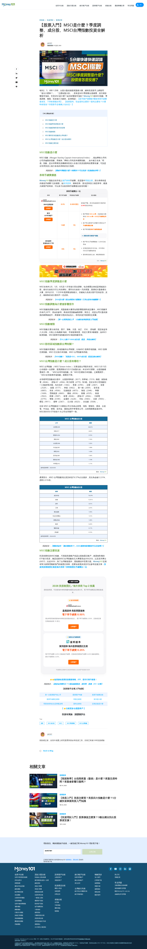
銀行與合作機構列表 (81, 891)
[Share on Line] (16, 87)
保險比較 (108, 5)
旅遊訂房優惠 (19, 915)
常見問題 (131, 5)
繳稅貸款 (37, 883)
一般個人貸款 (39, 898)
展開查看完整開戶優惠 (91, 236)
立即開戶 (48, 208)
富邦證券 (67, 183)
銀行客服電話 (79, 894)
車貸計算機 (38, 889)
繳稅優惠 (17, 889)
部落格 (42, 20)
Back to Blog (48, 751)
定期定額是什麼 (97, 704)
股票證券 (59, 20)
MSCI (60, 723)
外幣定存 (57, 894)
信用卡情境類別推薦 (21, 877)
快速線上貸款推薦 (40, 877)
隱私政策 (97, 892)
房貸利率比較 (39, 918)
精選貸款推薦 (39, 892)
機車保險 (57, 908)
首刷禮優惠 (18, 901)
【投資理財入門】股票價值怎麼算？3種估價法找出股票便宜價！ (88, 818)
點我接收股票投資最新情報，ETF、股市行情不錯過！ (75, 679)
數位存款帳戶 (79, 880)
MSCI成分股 (51, 723)
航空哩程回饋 (19, 892)
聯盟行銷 (97, 886)
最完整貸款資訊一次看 (42, 880)
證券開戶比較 (97, 5)
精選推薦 (17, 883)
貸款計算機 (38, 886)
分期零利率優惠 (19, 898)
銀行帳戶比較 (84, 5)
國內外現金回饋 (19, 886)
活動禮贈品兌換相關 (121, 885)
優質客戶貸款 (39, 901)
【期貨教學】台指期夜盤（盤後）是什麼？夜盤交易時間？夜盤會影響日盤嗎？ (88, 780)
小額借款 (37, 909)
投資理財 (50, 20)
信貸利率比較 (39, 895)
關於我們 (97, 895)
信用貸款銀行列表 (40, 921)
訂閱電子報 (98, 880)
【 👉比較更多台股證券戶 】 (73, 708)
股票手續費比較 (97, 695)
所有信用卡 (18, 880)
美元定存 (77, 883)
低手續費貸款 (39, 906)
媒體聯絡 (97, 883)
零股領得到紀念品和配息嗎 (53, 704)
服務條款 (97, 889)
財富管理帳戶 (79, 877)
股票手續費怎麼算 (53, 699)
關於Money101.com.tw (122, 891)
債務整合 (37, 924)
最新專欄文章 (119, 5)
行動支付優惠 (19, 912)
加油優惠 (17, 895)
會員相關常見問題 (120, 888)
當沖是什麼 (98, 699)
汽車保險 (57, 905)
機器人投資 (58, 888)
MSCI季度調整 (71, 723)
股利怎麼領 (77, 704)
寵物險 (57, 911)
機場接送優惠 (19, 921)
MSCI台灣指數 (83, 723)
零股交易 (89, 180)
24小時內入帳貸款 (40, 927)
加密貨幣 (57, 891)
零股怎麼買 (77, 699)
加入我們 (97, 877)
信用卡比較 (60, 5)
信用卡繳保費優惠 (20, 904)
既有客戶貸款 (39, 904)
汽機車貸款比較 (39, 915)
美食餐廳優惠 (19, 918)
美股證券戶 (58, 880)
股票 (42, 723)
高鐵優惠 (17, 924)
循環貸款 (37, 912)
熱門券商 (66, 180)
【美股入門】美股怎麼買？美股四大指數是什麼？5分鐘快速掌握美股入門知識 (88, 799)
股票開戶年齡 (77, 695)
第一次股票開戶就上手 (53, 695)
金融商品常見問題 (120, 894)
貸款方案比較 (71, 5)
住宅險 (57, 902)
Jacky (49, 43)
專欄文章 (117, 877)
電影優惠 (17, 906)
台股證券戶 (58, 877)
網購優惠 (17, 909)
